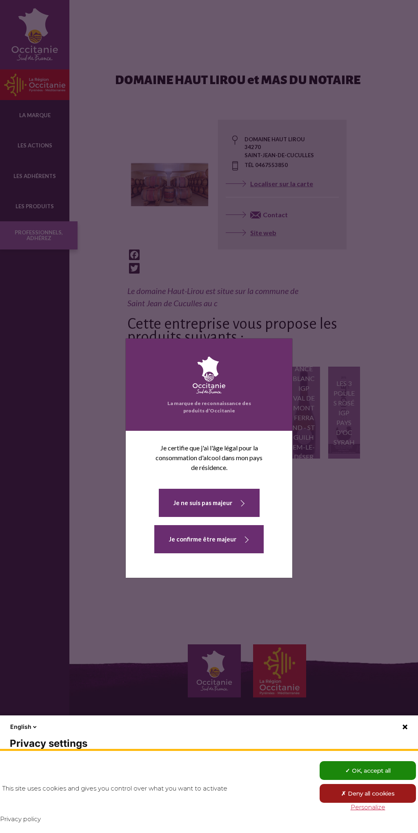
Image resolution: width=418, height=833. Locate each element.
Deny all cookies (370, 793)
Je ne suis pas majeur (202, 502)
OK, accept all (370, 770)
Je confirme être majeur (202, 539)
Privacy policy (20, 819)
